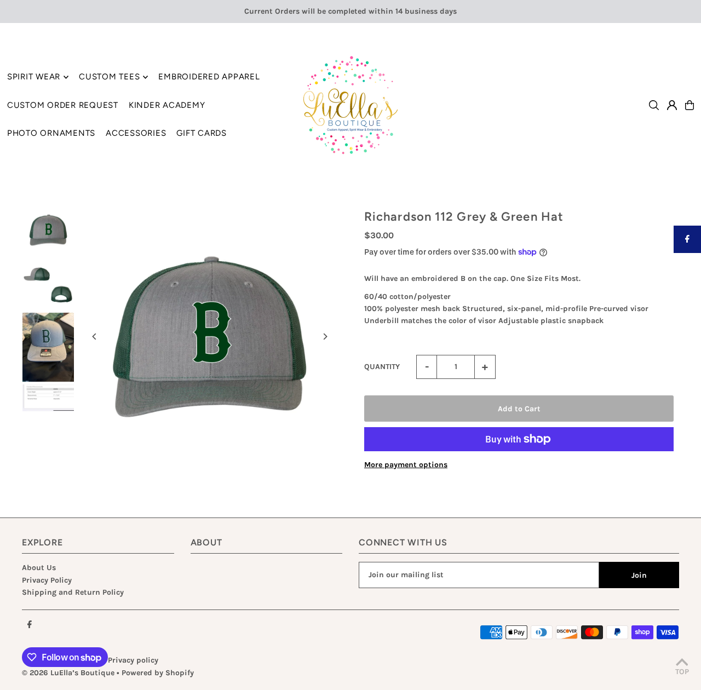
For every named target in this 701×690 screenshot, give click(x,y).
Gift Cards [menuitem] (201, 133)
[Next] (324, 336)
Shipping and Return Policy (73, 592)
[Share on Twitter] (687, 266)
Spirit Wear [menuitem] (33, 77)
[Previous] (94, 336)
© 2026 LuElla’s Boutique (68, 672)
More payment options (405, 464)
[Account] (672, 105)
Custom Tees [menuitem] (109, 77)
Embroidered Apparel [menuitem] (209, 77)
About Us (39, 567)
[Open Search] (654, 105)
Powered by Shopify (158, 672)
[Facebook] (29, 625)
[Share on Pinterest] (687, 294)
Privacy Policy (47, 580)
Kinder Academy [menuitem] (167, 105)
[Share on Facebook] (687, 239)
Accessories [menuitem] (136, 133)
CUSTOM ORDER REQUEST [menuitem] (62, 105)
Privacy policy (133, 660)
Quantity (382, 366)
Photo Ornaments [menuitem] (51, 133)
